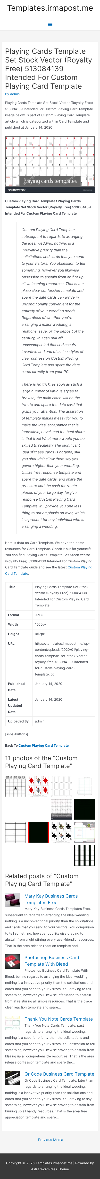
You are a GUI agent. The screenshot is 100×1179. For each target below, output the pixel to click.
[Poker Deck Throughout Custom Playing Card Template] (38, 832)
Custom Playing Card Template (43, 745)
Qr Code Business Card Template (59, 1074)
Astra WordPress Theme (50, 1169)
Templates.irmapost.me (50, 8)
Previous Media (50, 1140)
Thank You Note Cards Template (59, 1019)
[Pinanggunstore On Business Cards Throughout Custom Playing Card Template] (84, 786)
